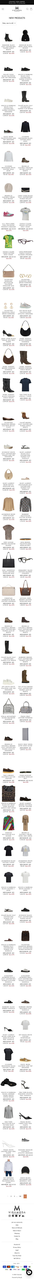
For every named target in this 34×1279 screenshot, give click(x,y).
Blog (17, 1239)
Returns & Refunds (17, 1228)
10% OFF (16, 1263)
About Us (17, 1253)
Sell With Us (17, 1258)
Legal (17, 1250)
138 (20, 1196)
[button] (29, 1272)
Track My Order (17, 1256)
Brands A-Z (17, 1244)
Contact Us (17, 1236)
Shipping (17, 1233)
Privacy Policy (17, 1247)
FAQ (17, 1225)
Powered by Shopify (17, 1277)
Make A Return (17, 1231)
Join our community (17, 1222)
